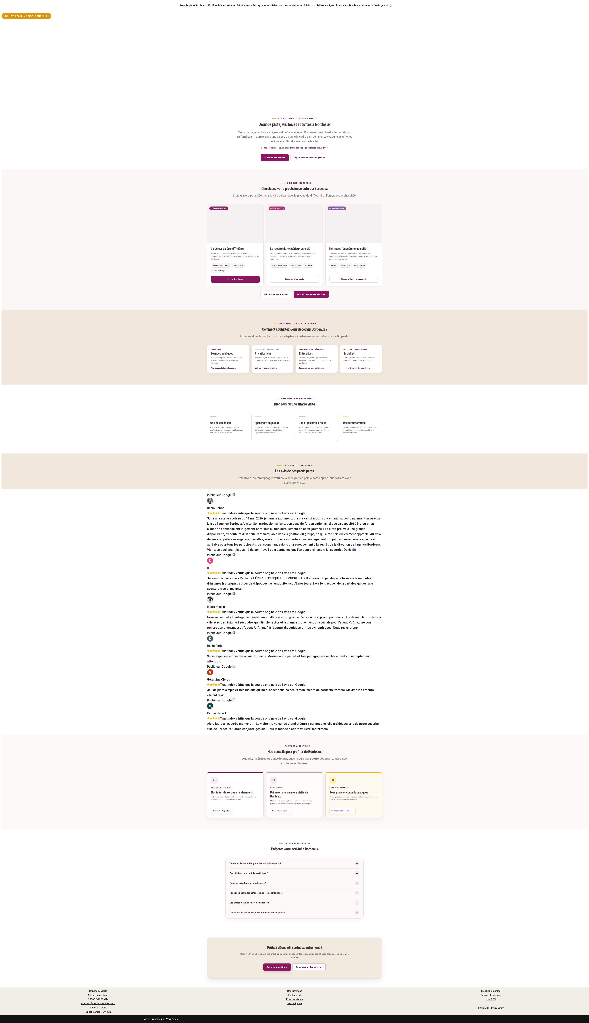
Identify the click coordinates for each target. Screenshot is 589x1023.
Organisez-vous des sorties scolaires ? (250, 902)
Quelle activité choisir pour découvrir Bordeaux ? (255, 863)
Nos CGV (491, 999)
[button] (234, 5)
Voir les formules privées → (266, 368)
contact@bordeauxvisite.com (98, 1003)
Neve (146, 1019)
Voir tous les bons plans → (342, 811)
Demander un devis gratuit (309, 967)
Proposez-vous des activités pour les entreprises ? (256, 893)
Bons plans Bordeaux (348, 5)
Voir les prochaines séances (311, 294)
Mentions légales (490, 991)
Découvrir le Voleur (235, 279)
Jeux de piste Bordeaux (192, 5)
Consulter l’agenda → (222, 811)
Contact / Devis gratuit (375, 5)
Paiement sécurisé (491, 995)
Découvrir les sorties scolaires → (357, 368)
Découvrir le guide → (280, 811)
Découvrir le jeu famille (294, 279)
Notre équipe (294, 1003)
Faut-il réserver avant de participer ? (249, 873)
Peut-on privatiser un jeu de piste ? (248, 883)
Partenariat (294, 995)
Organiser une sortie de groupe (309, 157)
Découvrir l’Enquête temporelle (353, 279)
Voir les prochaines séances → (223, 368)
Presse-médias (294, 999)
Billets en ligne (325, 5)
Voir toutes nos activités (276, 294)
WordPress (172, 1019)
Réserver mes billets (277, 967)
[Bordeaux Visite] (158, 5)
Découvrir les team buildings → (312, 368)
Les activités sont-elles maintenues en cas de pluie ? (257, 912)
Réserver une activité (274, 157)
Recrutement (294, 991)
